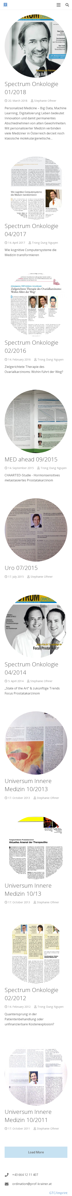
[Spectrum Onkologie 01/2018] (36, 46)
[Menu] (58, 5)
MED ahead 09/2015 (31, 459)
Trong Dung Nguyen (45, 242)
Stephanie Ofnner (45, 100)
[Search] (67, 5)
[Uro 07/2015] (36, 530)
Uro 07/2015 (21, 568)
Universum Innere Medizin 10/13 (28, 889)
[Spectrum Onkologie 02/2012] (36, 952)
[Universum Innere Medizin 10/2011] (36, 1074)
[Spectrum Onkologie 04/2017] (36, 188)
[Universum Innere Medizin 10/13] (36, 847)
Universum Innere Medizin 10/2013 (28, 785)
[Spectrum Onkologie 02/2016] (36, 304)
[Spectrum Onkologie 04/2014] (36, 626)
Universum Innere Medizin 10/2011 (28, 1116)
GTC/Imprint (58, 1193)
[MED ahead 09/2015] (36, 421)
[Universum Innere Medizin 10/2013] (36, 743)
